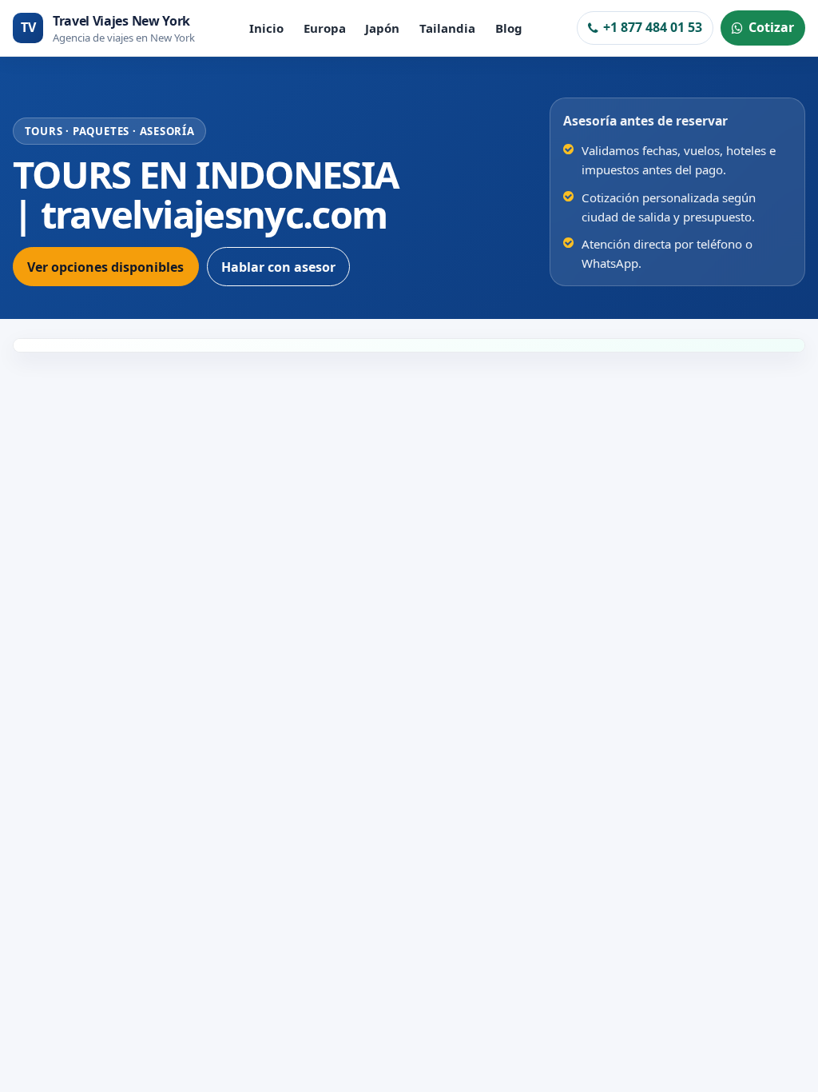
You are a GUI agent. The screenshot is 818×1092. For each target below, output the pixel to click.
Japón (382, 28)
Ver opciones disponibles (105, 267)
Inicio (266, 28)
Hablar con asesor (278, 267)
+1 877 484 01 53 (652, 27)
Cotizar (771, 27)
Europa (325, 28)
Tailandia (447, 28)
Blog (508, 28)
